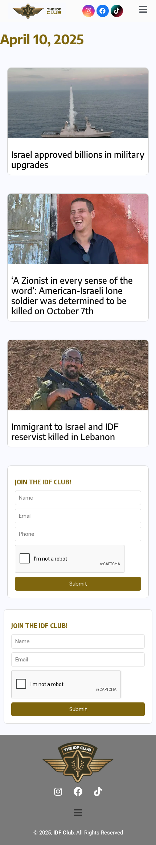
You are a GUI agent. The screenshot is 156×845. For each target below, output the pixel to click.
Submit (78, 583)
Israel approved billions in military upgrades (77, 159)
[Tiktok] (117, 11)
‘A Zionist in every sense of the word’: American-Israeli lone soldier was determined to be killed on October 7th (72, 295)
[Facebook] (103, 11)
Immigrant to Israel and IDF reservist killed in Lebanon (65, 431)
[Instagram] (88, 11)
